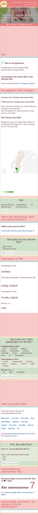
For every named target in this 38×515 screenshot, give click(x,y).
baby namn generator (17, 434)
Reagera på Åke (27, 83)
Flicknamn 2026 (17, 2)
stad (10, 372)
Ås (18, 428)
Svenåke (22, 425)
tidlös (32, 364)
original (14, 364)
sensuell (13, 349)
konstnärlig (14, 351)
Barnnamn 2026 (30, 5)
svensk (23, 364)
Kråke (3, 428)
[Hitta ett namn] (7, 24)
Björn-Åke (5, 418)
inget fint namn (10, 249)
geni (4, 349)
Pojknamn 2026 (30, 2)
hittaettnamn (3, 4)
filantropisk (19, 355)
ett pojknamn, (21, 205)
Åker (33, 418)
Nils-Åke (24, 422)
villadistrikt (20, 372)
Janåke (4, 425)
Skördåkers (6, 422)
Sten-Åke (13, 425)
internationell (17, 361)
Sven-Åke (25, 418)
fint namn (8, 246)
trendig (5, 366)
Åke (27, 449)
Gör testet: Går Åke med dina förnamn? (18, 231)
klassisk (29, 361)
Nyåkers (16, 422)
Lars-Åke (15, 418)
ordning (25, 351)
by (4, 372)
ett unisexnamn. (21, 207)
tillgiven (24, 349)
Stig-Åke (11, 428)
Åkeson (31, 425)
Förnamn (14, 24)
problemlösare (26, 353)
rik (10, 355)
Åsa (7, 449)
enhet (14, 353)
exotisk (5, 361)
